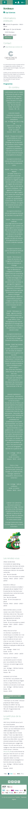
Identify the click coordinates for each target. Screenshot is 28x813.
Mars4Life (6, 751)
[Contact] (15, 3)
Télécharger (8, 37)
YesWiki (17, 797)
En (23, 2)
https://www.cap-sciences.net (13, 47)
